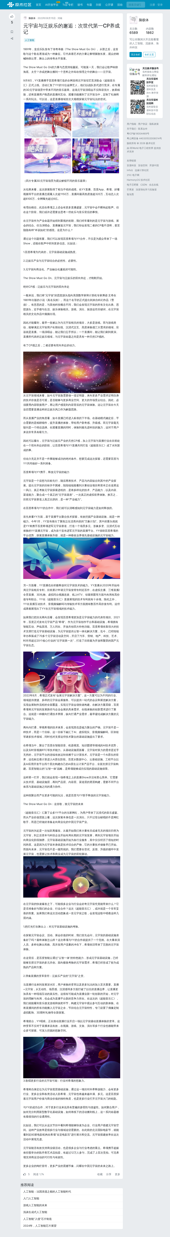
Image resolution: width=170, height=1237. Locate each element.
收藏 (100, 1174)
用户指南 (131, 123)
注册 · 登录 (156, 4)
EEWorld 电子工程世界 (141, 148)
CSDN (143, 184)
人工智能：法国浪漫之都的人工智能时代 (47, 1191)
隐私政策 (154, 123)
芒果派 (130, 189)
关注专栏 (135, 54)
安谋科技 (131, 165)
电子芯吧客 (132, 184)
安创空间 (142, 165)
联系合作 (142, 128)
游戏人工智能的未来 (35, 1205)
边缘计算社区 (142, 170)
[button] (12, 38)
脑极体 (144, 20)
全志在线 (153, 184)
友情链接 (131, 160)
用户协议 (142, 123)
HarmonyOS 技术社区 (138, 179)
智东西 (130, 194)
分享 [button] (109, 1174)
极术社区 (19, 4)
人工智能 (29, 40)
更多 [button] (117, 1174)
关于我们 (131, 128)
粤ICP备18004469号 (138, 133)
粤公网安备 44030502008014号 (144, 138)
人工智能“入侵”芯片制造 (37, 1219)
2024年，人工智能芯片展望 (39, 1225)
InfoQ (130, 170)
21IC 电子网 (133, 175)
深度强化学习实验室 (146, 189)
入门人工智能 (31, 1198)
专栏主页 (149, 54)
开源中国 (154, 165)
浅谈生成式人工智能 (35, 1212)
